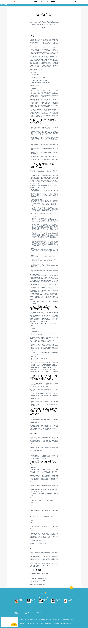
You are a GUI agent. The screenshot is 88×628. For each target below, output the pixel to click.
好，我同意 (14, 624)
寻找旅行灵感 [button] (35, 1)
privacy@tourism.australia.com (40, 578)
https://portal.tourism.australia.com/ (39, 208)
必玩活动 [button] (47, 1)
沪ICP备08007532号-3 (38, 611)
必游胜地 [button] (42, 1)
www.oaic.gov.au (42, 565)
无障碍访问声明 (16, 613)
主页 (1, 4)
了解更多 (5, 619)
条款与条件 (16, 612)
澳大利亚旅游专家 (27, 612)
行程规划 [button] (53, 1)
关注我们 (26, 613)
